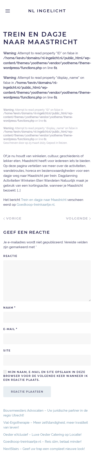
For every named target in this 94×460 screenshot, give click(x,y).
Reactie (10, 256)
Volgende (77, 218)
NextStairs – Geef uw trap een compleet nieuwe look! (44, 449)
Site (6, 350)
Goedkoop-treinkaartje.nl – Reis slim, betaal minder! (42, 442)
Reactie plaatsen (27, 391)
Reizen (63, 142)
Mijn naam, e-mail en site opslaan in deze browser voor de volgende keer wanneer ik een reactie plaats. (45, 375)
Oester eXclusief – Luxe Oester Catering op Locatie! (42, 435)
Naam (9, 307)
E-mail (10, 329)
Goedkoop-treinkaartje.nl (35, 205)
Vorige (13, 218)
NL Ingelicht (47, 10)
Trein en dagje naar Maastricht (43, 200)
